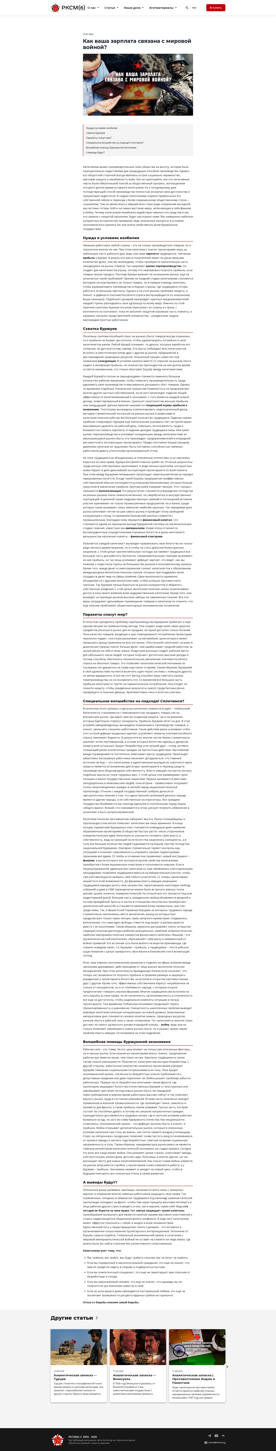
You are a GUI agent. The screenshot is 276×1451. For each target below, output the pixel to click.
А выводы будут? (95, 152)
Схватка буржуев (95, 132)
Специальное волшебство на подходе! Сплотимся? (114, 142)
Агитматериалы (161, 7)
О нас (92, 7)
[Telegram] (209, 1436)
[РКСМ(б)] (69, 7)
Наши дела (132, 7)
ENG (194, 7)
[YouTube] (216, 1436)
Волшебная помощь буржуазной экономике (111, 147)
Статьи (110, 7)
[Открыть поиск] (187, 7)
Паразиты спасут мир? (98, 137)
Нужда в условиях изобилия (101, 128)
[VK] (223, 1436)
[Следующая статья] (226, 1366)
